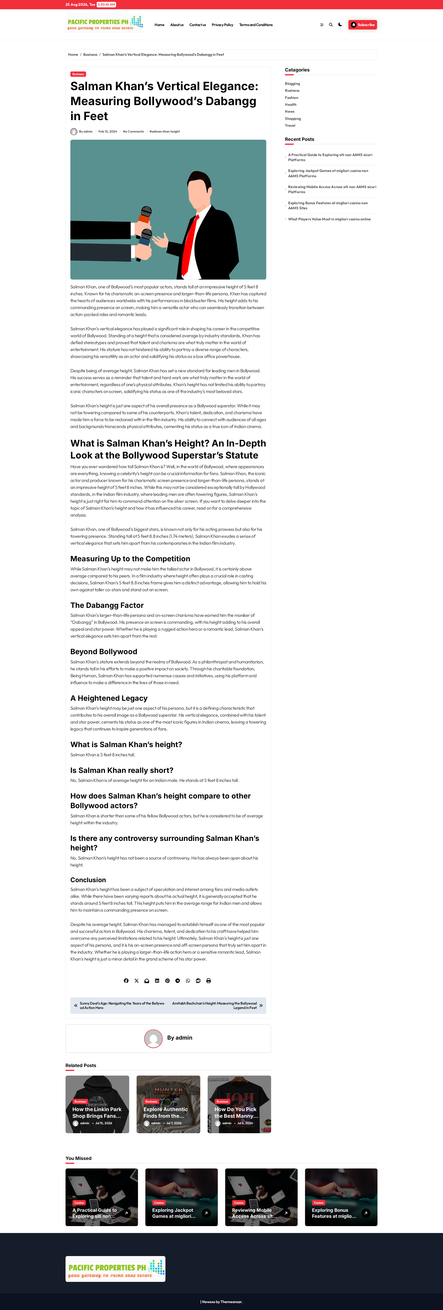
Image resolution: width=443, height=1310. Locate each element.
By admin (86, 131)
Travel (290, 125)
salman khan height (166, 131)
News (289, 111)
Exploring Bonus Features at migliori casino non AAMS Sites (328, 205)
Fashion (291, 97)
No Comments (133, 131)
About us (176, 24)
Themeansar (231, 1301)
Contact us (197, 24)
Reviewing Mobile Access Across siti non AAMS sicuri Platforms (332, 189)
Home (159, 24)
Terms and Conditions (256, 24)
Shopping (293, 118)
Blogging (292, 83)
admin (184, 1037)
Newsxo (208, 1301)
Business (78, 74)
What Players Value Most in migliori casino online (329, 219)
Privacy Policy (222, 24)
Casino (79, 1202)
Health (290, 104)
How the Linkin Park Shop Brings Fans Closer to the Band (97, 1115)
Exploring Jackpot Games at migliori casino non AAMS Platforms (328, 173)
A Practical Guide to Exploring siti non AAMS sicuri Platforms (330, 157)
